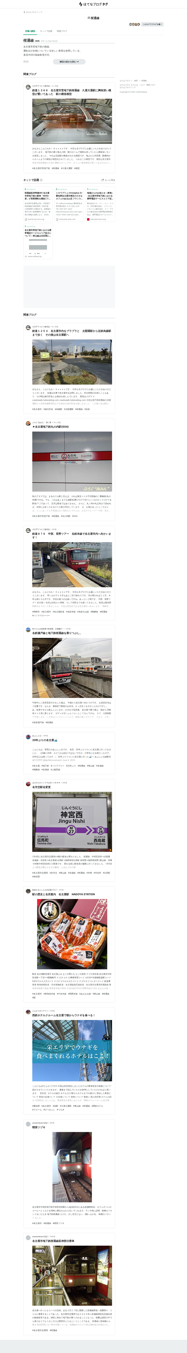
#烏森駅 (58, 409)
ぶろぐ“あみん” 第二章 (41, 422)
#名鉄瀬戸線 (38, 722)
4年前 (64, 783)
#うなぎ (60, 1109)
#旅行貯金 (48, 409)
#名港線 (45, 769)
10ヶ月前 (57, 422)
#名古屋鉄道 (58, 611)
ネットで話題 (46, 31)
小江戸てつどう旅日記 (41, 86)
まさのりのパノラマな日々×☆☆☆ (46, 783)
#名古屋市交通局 (40, 872)
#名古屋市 (37, 409)
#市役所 (97, 872)
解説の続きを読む (68, 61)
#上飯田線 (55, 769)
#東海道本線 (49, 993)
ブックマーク (30, 189)
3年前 (45, 736)
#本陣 (89, 872)
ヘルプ (142, 85)
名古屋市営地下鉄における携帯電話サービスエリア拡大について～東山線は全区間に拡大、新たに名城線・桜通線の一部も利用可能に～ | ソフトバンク (38, 233)
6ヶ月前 (55, 327)
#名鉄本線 (71, 611)
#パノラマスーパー (41, 615)
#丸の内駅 (65, 516)
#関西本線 (73, 993)
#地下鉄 (45, 765)
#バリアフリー (57, 765)
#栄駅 (55, 1106)
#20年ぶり (71, 765)
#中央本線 (61, 993)
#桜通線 (55, 168)
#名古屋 (36, 765)
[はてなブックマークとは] (41, 179)
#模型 (77, 168)
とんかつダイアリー (40, 1011)
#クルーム (37, 1109)
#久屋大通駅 (66, 168)
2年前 (54, 529)
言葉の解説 (30, 31)
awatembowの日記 (40, 1123)
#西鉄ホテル (97, 1106)
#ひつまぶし (49, 1109)
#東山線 (90, 765)
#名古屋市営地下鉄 (41, 168)
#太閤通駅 (68, 409)
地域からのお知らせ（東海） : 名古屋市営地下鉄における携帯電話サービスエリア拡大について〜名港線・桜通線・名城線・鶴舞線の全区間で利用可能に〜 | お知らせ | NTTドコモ (100, 196)
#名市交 (53, 872)
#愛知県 (36, 1106)
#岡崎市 (36, 611)
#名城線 (100, 765)
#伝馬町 (106, 872)
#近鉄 (87, 409)
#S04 (74, 516)
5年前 (52, 1011)
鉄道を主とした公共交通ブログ (44, 890)
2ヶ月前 (55, 86)
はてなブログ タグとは (129, 85)
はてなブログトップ (128, 87)
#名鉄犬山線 (83, 611)
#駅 (34, 997)
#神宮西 (36, 876)
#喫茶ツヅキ (58, 1223)
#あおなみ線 (85, 993)
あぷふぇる (36, 736)
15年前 (52, 1236)
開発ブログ (151, 85)
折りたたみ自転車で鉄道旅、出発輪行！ (48, 629)
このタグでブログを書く (152, 24)
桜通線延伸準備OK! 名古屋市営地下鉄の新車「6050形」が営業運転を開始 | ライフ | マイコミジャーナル (38, 196)
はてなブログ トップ (34, 12)
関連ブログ (62, 31)
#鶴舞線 (94, 611)
